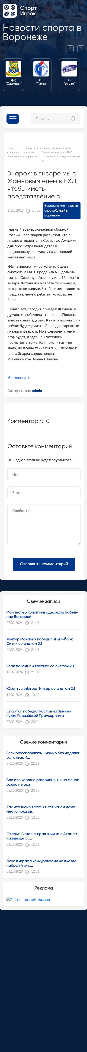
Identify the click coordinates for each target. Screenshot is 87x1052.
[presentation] (72, 48)
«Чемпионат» (18, 378)
